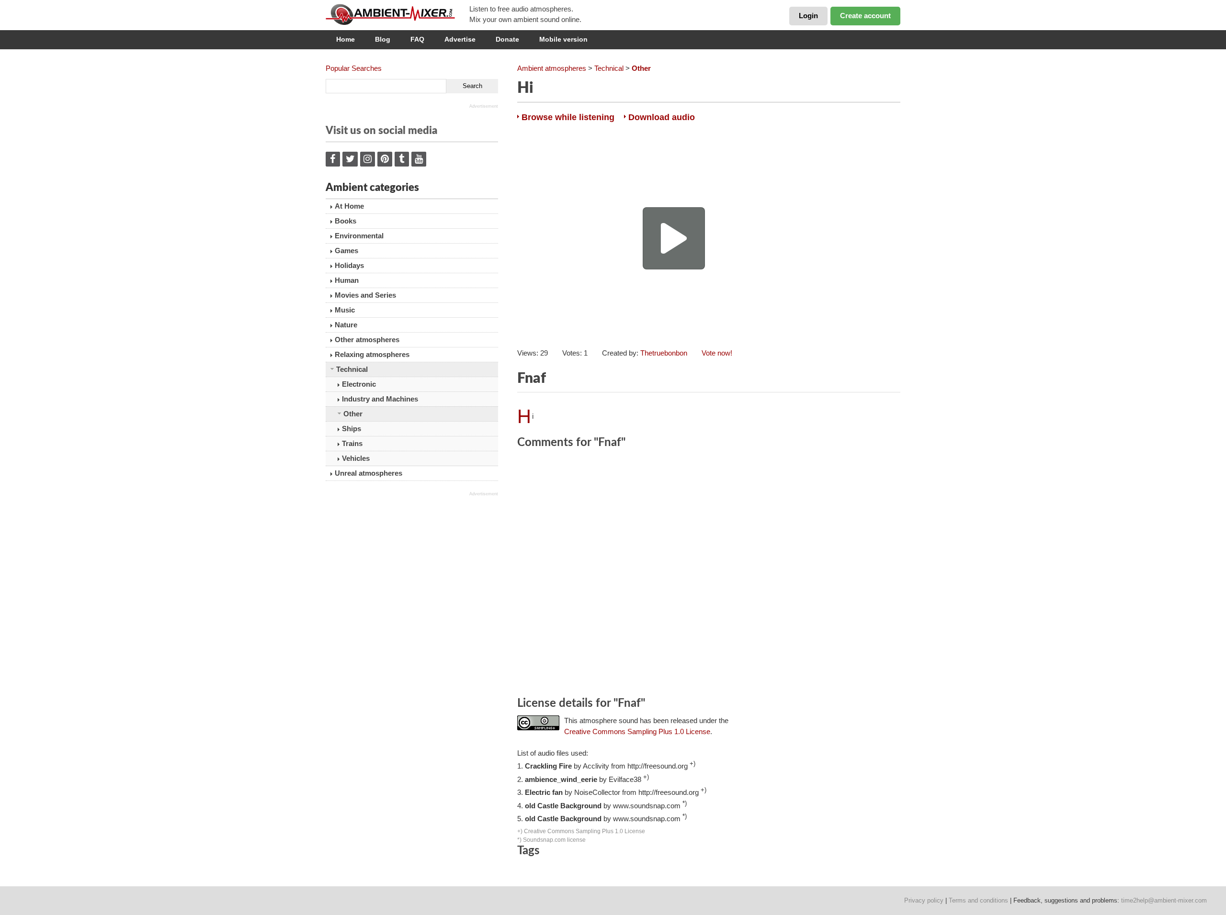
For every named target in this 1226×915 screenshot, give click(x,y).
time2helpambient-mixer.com (1164, 900)
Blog (382, 39)
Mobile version (563, 39)
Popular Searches (354, 68)
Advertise (460, 39)
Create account (865, 15)
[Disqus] (708, 574)
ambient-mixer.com (397, 14)
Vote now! (717, 353)
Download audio (661, 117)
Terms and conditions (978, 900)
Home (345, 39)
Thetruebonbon (663, 353)
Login (808, 15)
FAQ (417, 39)
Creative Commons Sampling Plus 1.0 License (637, 731)
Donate (507, 39)
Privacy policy (923, 900)
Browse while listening (568, 117)
